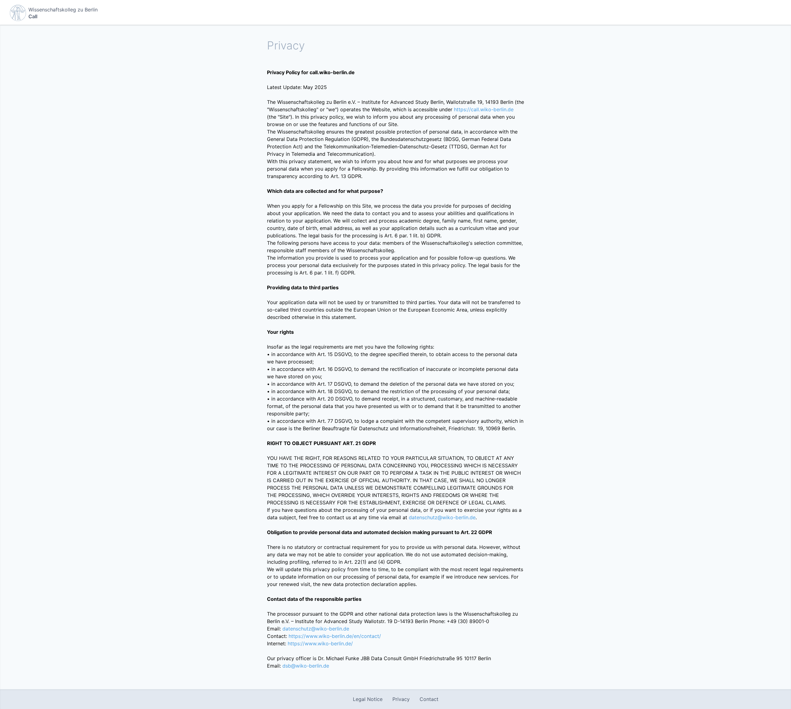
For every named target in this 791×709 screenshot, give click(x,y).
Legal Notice (368, 699)
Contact (429, 699)
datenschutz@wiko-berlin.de (442, 517)
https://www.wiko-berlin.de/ (320, 643)
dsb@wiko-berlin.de (305, 666)
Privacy (401, 699)
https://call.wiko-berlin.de (484, 109)
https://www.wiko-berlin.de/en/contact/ (335, 636)
